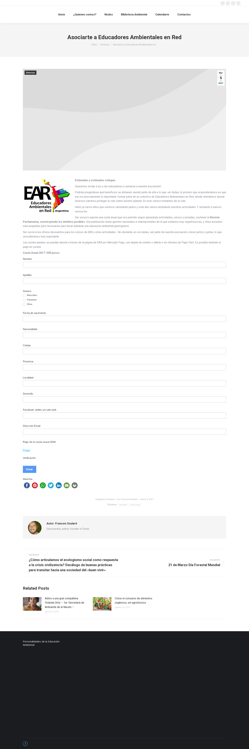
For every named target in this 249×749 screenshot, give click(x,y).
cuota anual (135, 505)
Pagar (26, 450)
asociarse (123, 505)
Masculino (31, 295)
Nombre (27, 258)
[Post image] (32, 604)
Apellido (27, 275)
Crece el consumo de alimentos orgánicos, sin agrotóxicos (133, 600)
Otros (29, 304)
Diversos (30, 73)
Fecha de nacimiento (34, 313)
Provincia (28, 361)
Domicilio (28, 393)
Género (27, 291)
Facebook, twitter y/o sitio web (39, 409)
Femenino (31, 299)
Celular (27, 345)
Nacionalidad (30, 329)
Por (127, 499)
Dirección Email (31, 425)
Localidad (28, 377)
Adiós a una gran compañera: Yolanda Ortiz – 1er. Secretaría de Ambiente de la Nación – (64, 603)
